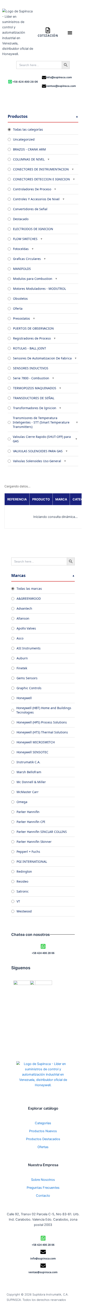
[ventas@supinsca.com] (44, 86)
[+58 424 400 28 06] (10, 82)
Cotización (48, 36)
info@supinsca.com (59, 77)
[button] (70, 32)
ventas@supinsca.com (61, 86)
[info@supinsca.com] (44, 77)
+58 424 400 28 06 (25, 81)
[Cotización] (48, 30)
